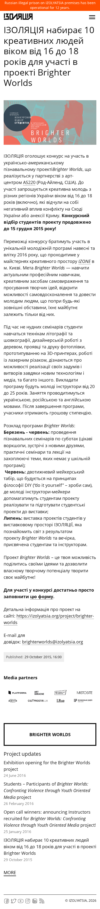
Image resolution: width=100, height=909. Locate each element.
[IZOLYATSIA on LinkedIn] (35, 902)
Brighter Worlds (50, 734)
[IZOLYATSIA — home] (18, 17)
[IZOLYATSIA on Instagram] (28, 902)
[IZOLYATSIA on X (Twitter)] (14, 902)
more (10, 872)
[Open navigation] (92, 17)
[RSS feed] (42, 902)
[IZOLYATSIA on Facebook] (6, 902)
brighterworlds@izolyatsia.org (52, 642)
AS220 (29, 182)
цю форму (41, 596)
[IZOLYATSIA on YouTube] (21, 902)
